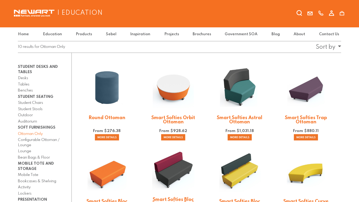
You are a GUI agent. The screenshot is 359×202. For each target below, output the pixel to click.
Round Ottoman (107, 117)
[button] (327, 47)
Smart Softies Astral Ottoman (239, 119)
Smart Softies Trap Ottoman (306, 119)
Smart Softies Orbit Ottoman (173, 119)
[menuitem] (24, 34)
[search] (299, 14)
